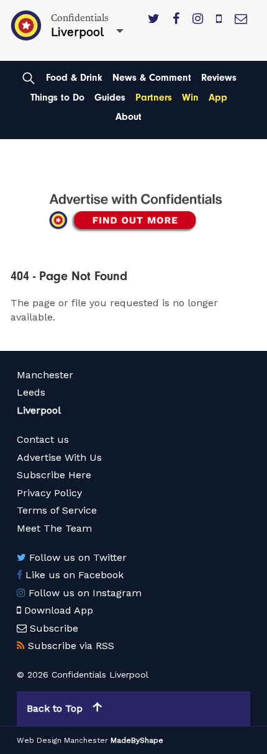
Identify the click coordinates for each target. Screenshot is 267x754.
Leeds (31, 392)
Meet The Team (54, 528)
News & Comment (151, 77)
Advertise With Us (59, 457)
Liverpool (39, 410)
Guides (109, 97)
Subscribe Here (54, 475)
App (218, 97)
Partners (153, 97)
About (128, 116)
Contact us (43, 439)
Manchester (45, 375)
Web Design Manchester (62, 740)
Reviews (219, 77)
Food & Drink (74, 77)
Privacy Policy (49, 493)
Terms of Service (57, 510)
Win (190, 97)
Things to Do (57, 97)
